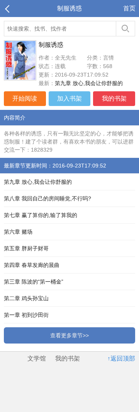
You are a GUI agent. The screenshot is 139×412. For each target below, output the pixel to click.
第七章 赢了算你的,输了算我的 (40, 215)
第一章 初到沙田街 (26, 315)
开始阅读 (24, 98)
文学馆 (36, 358)
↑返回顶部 (121, 358)
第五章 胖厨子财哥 (26, 248)
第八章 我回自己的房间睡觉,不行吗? (47, 198)
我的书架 (114, 98)
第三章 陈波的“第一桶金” (33, 282)
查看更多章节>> (69, 335)
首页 (129, 8)
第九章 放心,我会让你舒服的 (89, 83)
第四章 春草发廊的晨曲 (31, 265)
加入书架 (69, 98)
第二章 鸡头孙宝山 (26, 298)
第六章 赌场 (18, 232)
